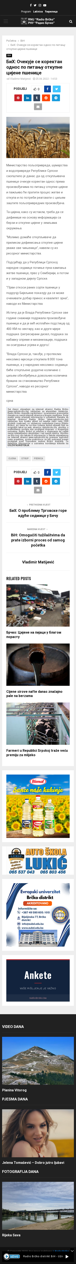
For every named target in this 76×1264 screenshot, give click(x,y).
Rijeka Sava (11, 1235)
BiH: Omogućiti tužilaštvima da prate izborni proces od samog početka (38, 540)
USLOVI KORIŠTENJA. (19, 445)
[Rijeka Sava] (38, 1206)
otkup (25, 458)
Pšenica (38, 458)
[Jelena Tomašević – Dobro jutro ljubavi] (38, 1133)
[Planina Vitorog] (38, 1061)
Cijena (12, 458)
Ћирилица (51, 11)
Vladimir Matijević (20, 78)
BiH (9, 55)
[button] (67, 1256)
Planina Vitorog (14, 1090)
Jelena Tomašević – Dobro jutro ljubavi (33, 1163)
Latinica (38, 11)
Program (26, 11)
